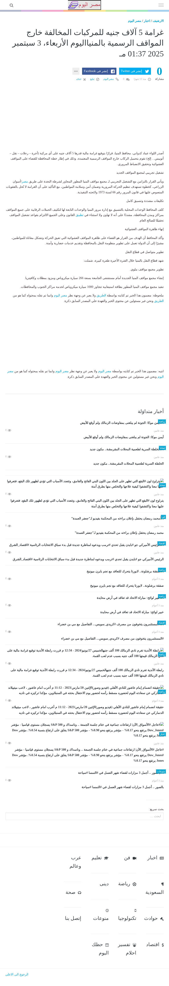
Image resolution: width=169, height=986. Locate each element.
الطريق (101, 295)
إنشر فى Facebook (96, 71)
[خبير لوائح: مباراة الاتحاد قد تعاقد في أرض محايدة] (84, 598)
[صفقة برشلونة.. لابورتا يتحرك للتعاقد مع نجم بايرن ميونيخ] (84, 571)
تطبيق (79, 215)
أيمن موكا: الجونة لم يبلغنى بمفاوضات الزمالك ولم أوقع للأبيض (124, 437)
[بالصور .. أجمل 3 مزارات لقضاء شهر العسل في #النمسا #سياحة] (84, 773)
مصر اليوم (134, 20)
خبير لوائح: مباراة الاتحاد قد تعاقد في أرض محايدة (132, 612)
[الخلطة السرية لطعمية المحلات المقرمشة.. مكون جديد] (84, 449)
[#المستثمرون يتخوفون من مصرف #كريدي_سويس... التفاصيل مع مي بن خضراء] (84, 624)
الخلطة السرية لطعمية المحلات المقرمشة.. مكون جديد (128, 463)
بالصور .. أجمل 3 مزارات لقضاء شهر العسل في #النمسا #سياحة (123, 787)
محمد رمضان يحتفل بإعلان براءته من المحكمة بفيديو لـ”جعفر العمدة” (119, 532)
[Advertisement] (84, 123)
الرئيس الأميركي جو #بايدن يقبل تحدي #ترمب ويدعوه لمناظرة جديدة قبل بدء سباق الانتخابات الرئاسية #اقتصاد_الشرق (88, 559)
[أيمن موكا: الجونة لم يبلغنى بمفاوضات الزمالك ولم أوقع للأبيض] (84, 423)
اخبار (147, 20)
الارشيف (158, 20)
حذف (79, 79)
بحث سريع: (156, 809)
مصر (25, 181)
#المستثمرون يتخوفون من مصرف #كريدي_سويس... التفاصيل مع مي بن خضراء (112, 638)
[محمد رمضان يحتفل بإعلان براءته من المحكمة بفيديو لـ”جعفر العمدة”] (84, 518)
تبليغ (92, 79)
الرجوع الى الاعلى (16, 974)
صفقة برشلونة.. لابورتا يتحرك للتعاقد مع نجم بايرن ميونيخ (127, 585)
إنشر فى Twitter (131, 71)
